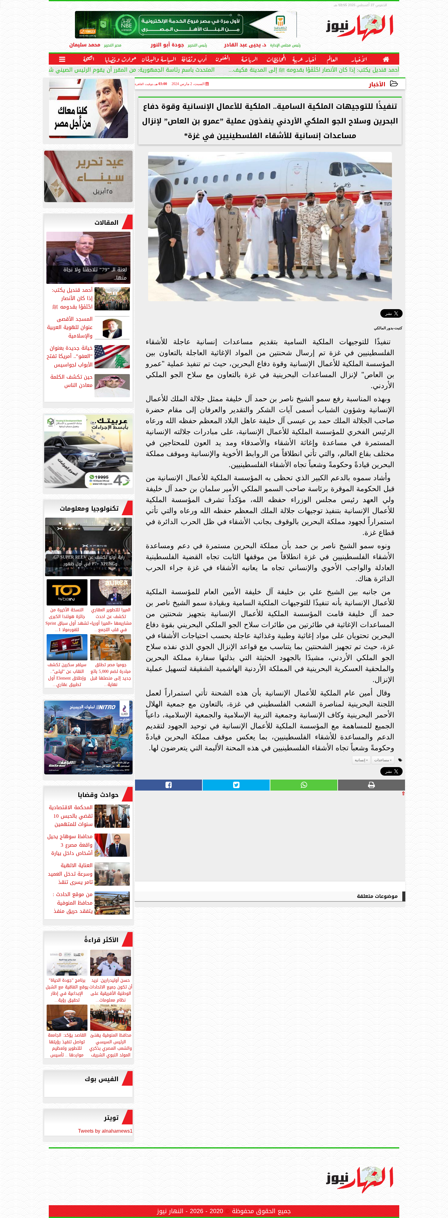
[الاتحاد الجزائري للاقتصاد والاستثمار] (88, 178)
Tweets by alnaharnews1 (105, 1131)
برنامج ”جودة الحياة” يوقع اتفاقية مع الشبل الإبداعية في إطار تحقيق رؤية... (67, 989)
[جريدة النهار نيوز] (88, 453)
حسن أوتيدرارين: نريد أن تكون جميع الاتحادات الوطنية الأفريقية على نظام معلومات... (110, 989)
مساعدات (381, 760)
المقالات (106, 222)
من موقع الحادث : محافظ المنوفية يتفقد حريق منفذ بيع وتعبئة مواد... (92, 902)
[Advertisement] (359, 838)
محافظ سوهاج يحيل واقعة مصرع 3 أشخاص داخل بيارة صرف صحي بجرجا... (89, 844)
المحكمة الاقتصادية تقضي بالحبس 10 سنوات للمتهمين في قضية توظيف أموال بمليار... (90, 815)
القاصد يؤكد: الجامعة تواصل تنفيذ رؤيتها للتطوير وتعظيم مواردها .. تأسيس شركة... (67, 1048)
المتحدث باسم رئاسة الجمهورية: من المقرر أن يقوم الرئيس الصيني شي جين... (121, 70)
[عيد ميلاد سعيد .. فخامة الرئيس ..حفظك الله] (88, 110)
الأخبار (377, 84)
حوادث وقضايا (98, 794)
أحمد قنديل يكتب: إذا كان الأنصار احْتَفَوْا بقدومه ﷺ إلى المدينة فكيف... (314, 70)
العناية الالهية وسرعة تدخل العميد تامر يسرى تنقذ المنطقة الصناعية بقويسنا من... (89, 873)
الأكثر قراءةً (101, 939)
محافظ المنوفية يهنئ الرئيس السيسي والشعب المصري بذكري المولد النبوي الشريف (110, 1044)
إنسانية (360, 760)
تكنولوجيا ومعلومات (89, 508)
